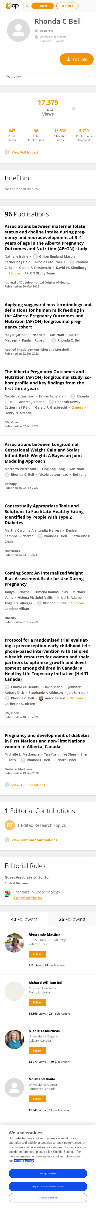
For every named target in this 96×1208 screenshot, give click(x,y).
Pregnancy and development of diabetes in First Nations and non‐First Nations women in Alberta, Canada (47, 740)
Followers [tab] (24, 919)
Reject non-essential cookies (48, 1186)
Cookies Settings (48, 1197)
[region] (48, 1166)
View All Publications (28, 785)
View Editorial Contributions (34, 840)
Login (42, 6)
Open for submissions (27, 898)
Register (67, 6)
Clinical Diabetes (16, 883)
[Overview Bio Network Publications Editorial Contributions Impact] (48, 76)
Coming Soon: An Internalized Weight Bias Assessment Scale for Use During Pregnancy (44, 578)
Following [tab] (72, 919)
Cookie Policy (24, 1161)
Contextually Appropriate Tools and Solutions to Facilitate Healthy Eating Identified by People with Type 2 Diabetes (44, 514)
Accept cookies (48, 1173)
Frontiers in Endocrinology (36, 892)
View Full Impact (25, 152)
